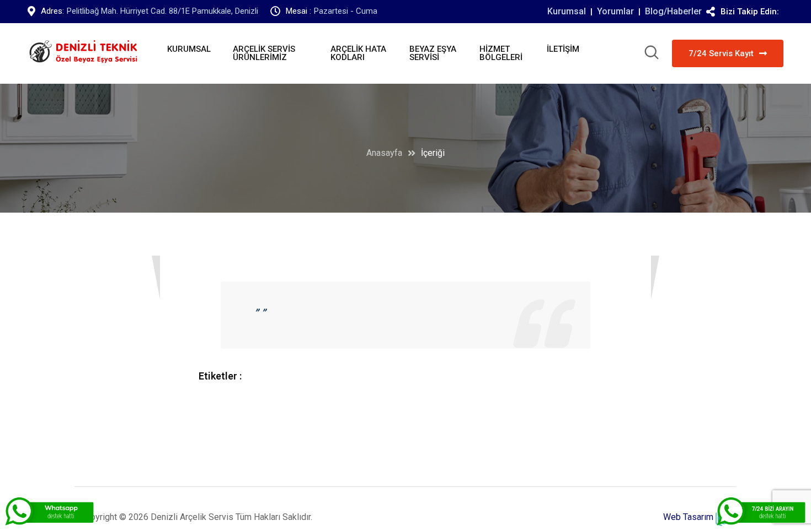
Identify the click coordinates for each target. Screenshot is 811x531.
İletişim (563, 49)
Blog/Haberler (673, 11)
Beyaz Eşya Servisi (432, 53)
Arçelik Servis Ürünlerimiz (264, 53)
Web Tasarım (688, 517)
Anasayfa (384, 153)
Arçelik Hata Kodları (358, 53)
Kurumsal (566, 11)
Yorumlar (615, 11)
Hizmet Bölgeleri (500, 53)
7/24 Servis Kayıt (721, 53)
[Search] (651, 54)
